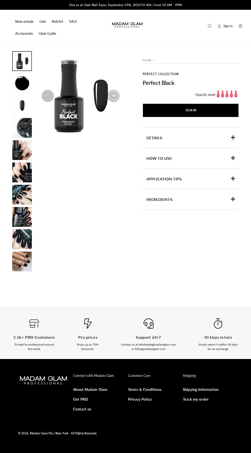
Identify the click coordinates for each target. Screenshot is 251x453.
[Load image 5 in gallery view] (22, 150)
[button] (210, 26)
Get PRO (80, 399)
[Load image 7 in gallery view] (22, 195)
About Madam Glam (90, 389)
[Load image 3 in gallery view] (22, 106)
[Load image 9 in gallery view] (22, 239)
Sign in (191, 110)
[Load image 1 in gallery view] (22, 61)
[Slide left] (48, 96)
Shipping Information (200, 389)
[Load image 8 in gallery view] (22, 217)
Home (147, 60)
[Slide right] (113, 96)
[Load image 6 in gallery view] (22, 172)
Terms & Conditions (145, 389)
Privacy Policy (140, 399)
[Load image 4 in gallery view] (22, 128)
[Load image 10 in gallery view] (22, 261)
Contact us (82, 409)
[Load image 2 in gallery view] (22, 83)
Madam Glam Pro (41, 433)
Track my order (196, 399)
